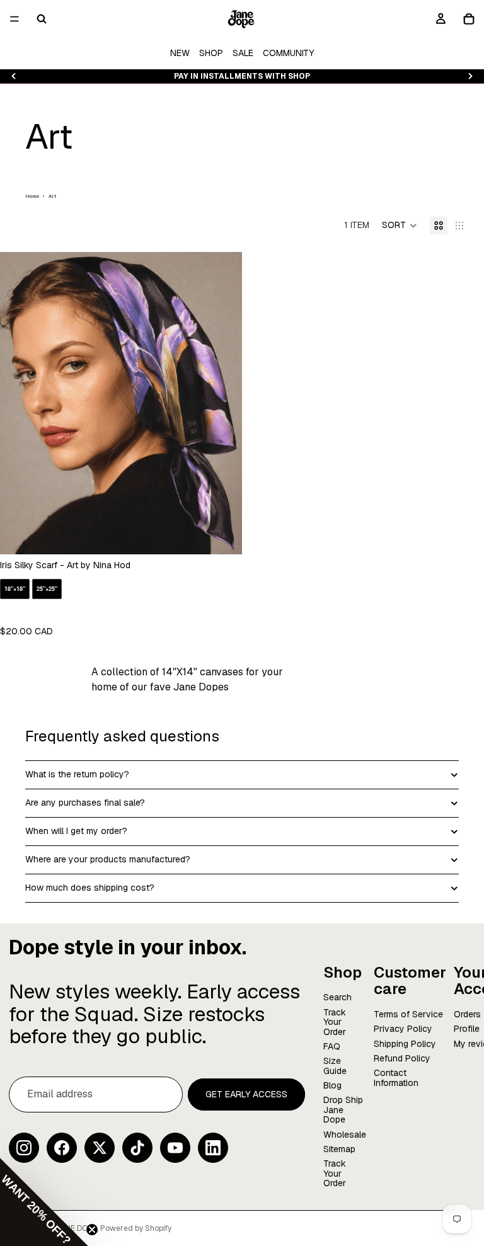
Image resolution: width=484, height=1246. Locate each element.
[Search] (41, 19)
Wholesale (344, 1134)
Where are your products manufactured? (107, 859)
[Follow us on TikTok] (137, 1148)
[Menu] (14, 18)
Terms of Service (408, 1014)
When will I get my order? (76, 831)
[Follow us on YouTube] (175, 1148)
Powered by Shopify (135, 1228)
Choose (233, 534)
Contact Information (396, 1078)
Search (337, 997)
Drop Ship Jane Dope (343, 1110)
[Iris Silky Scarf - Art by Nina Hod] (121, 444)
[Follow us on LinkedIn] (213, 1148)
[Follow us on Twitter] (99, 1148)
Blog (332, 1086)
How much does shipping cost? (89, 887)
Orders (467, 1014)
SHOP (211, 53)
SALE (243, 53)
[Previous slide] (14, 76)
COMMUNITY (288, 53)
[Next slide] (470, 76)
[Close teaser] (92, 1229)
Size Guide (335, 1066)
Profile (467, 1029)
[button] (399, 225)
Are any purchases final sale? (85, 802)
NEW (180, 53)
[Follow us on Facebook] (62, 1148)
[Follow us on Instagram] (24, 1148)
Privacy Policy (403, 1029)
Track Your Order (334, 1022)
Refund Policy (402, 1058)
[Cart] (469, 19)
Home (32, 196)
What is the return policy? (77, 774)
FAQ (331, 1046)
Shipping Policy (405, 1043)
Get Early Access (246, 1094)
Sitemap (339, 1149)
